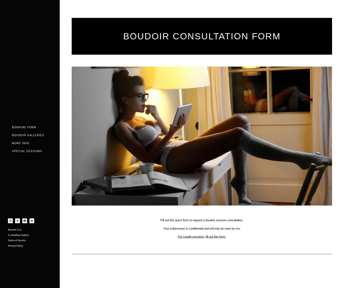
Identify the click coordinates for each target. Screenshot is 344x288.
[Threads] (17, 220)
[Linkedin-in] (31, 220)
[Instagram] (10, 220)
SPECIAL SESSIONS (27, 151)
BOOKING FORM (24, 127)
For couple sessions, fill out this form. (202, 236)
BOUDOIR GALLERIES (28, 135)
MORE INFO (20, 143)
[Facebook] (24, 220)
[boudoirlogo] (26, 51)
